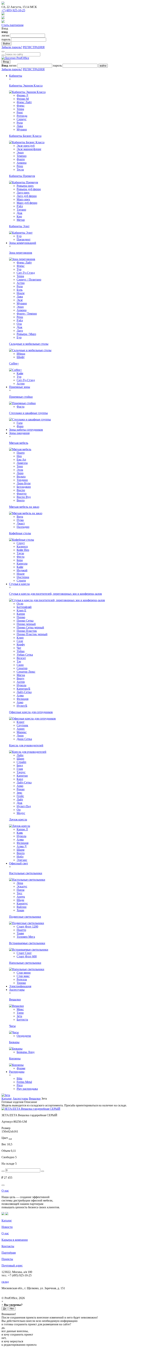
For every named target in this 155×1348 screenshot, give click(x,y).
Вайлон (21, 906)
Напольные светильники (25, 962)
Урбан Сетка (25, 654)
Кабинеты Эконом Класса (26, 85)
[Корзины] (16, 1064)
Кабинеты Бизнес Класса (25, 135)
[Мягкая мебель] (20, 449)
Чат (19, 647)
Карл (20, 779)
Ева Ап (21, 459)
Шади (20, 900)
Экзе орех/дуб (26, 145)
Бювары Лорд (25, 1052)
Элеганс (22, 860)
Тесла (20, 169)
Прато (21, 452)
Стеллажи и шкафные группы (28, 413)
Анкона (21, 162)
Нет (12, 1308)
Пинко (21, 617)
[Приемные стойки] (22, 403)
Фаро (20, 426)
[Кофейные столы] (21, 539)
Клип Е (21, 610)
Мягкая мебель (18, 442)
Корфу (21, 644)
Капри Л (22, 829)
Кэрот (20, 722)
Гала (19, 422)
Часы (12, 1026)
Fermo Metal (24, 1082)
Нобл (20, 856)
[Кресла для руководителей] (27, 751)
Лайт (20, 799)
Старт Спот (24, 953)
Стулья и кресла (19, 584)
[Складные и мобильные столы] (30, 350)
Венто (21, 500)
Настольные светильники (25, 873)
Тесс (19, 893)
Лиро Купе (24, 483)
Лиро (20, 473)
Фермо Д (22, 95)
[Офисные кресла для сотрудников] (32, 718)
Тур (19, 269)
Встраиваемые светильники (27, 943)
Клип (20, 637)
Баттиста (22, 1019)
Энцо (20, 152)
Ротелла (22, 979)
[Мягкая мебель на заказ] (25, 513)
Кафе (20, 373)
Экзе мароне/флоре (29, 149)
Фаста (20, 406)
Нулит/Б (22, 705)
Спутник (22, 725)
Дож (19, 213)
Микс (20, 1009)
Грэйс (20, 796)
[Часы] (14, 1032)
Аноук (21, 896)
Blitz (19, 1078)
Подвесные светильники (25, 916)
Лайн (20, 755)
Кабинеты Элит (19, 226)
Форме (21, 1068)
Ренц (20, 166)
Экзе (20, 300)
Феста (20, 556)
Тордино (22, 480)
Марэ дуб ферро (27, 202)
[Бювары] (15, 1048)
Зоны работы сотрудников (26, 429)
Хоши (20, 910)
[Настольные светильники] (27, 879)
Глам (20, 768)
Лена (20, 883)
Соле (20, 641)
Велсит (21, 658)
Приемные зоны (19, 387)
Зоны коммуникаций (22, 242)
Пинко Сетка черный (30, 627)
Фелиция (22, 698)
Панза (20, 889)
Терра (20, 109)
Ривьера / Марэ (26, 334)
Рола (20, 122)
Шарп (20, 758)
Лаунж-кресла (18, 819)
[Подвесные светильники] (26, 923)
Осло (20, 603)
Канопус (22, 903)
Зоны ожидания (19, 433)
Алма (20, 695)
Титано (21, 209)
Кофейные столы (20, 533)
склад (5, 1281)
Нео (19, 456)
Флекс (21, 105)
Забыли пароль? (12, 47)
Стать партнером (12, 25)
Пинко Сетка (25, 620)
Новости (7, 1227)
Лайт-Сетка (24, 692)
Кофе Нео (23, 549)
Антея (21, 681)
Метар (21, 219)
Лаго (20, 330)
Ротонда (22, 115)
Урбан (21, 651)
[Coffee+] (15, 370)
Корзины (15, 1058)
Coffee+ (14, 363)
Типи (20, 1012)
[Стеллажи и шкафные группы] (30, 419)
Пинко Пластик (27, 630)
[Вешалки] (16, 1006)
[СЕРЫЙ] (10, 1138)
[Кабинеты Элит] (21, 232)
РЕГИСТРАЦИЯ (34, 47)
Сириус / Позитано (29, 279)
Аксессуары (17, 989)
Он (19, 809)
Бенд (20, 765)
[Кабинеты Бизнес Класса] (26, 142)
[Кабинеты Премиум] (23, 182)
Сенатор (22, 668)
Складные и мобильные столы (28, 343)
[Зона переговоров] (22, 259)
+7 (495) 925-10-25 (13, 10)
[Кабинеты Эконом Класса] (27, 92)
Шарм (20, 849)
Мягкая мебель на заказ (24, 506)
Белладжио (24, 486)
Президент (23, 239)
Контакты (8, 1246)
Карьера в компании (15, 1239)
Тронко (21, 982)
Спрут (21, 543)
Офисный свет (18, 863)
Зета (19, 1016)
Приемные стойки (21, 396)
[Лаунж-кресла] (19, 826)
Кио (19, 216)
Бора (20, 560)
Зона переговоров (20, 252)
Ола (19, 323)
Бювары (14, 1042)
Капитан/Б (23, 688)
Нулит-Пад (24, 806)
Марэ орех (23, 199)
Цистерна (23, 577)
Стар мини (24, 972)
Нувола (21, 685)
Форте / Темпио (27, 313)
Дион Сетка (24, 739)
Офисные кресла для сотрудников (31, 712)
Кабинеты (15, 75)
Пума (20, 520)
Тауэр (20, 553)
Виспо (21, 490)
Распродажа (16, 1071)
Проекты (7, 1259)
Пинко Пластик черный (32, 634)
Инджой (22, 570)
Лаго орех (23, 192)
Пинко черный (26, 624)
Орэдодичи (24, 1035)
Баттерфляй (24, 607)
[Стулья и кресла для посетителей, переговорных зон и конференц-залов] (57, 600)
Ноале (21, 293)
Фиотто (21, 493)
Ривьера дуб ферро (29, 189)
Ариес (21, 728)
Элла (20, 469)
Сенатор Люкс (26, 671)
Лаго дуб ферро (27, 196)
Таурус (21, 772)
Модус (21, 813)
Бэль (19, 289)
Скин (20, 664)
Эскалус (22, 886)
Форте (21, 159)
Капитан (22, 775)
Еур (19, 236)
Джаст (21, 523)
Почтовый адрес (12, 1265)
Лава (20, 126)
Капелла (22, 563)
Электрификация (20, 986)
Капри (21, 613)
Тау (19, 661)
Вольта (21, 476)
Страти (21, 580)
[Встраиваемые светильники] (28, 949)
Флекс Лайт (24, 102)
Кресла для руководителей (26, 745)
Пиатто (21, 930)
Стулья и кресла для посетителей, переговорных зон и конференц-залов (55, 593)
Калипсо (22, 546)
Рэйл (20, 206)
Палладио (23, 526)
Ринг (20, 112)
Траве (20, 933)
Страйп (21, 762)
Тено (20, 466)
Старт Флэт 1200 (27, 926)
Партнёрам (9, 1252)
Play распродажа (27, 1088)
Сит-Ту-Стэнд (26, 272)
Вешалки (15, 999)
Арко (20, 702)
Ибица (21, 353)
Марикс (22, 732)
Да (4, 1308)
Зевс (19, 792)
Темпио (21, 155)
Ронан (21, 789)
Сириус (21, 119)
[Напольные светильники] (26, 969)
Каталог (7, 1098)
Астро (21, 283)
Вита (20, 516)
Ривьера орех (25, 185)
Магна (21, 675)
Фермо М (23, 98)
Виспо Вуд (24, 497)
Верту (20, 678)
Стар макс (23, 976)
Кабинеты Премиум (22, 176)
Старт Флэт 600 (27, 956)
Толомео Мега (26, 936)
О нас (5, 1190)
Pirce (20, 1085)
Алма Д (21, 846)
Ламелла (22, 463)
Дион (20, 735)
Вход (6, 61)
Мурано (22, 129)
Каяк (20, 832)
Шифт (21, 357)
